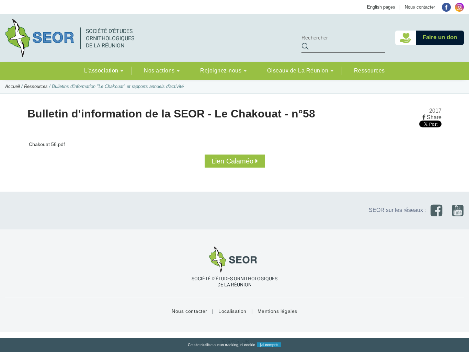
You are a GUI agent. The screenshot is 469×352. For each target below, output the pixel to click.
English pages (381, 7)
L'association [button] (102, 70)
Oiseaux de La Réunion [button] (298, 70)
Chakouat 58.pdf (46, 144)
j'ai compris (269, 345)
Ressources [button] (369, 70)
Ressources (36, 86)
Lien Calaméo (233, 161)
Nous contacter (420, 7)
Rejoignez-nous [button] (221, 70)
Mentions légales (277, 311)
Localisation (232, 311)
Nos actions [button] (160, 70)
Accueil (12, 86)
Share (433, 117)
